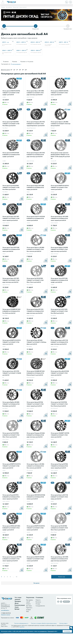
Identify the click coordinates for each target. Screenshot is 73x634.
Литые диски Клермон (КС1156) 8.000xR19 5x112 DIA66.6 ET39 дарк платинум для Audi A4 (36, 154)
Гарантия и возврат (29, 608)
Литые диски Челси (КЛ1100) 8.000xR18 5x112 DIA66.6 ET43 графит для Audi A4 (59, 280)
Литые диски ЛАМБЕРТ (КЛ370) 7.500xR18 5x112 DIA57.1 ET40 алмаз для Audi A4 (60, 435)
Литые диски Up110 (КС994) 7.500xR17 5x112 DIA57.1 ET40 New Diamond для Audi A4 (59, 404)
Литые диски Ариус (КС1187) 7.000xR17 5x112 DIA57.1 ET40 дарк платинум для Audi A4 (10, 280)
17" (17, 70)
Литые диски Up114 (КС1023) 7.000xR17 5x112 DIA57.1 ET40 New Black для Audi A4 (59, 311)
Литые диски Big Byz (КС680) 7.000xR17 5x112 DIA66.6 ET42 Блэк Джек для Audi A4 (10, 404)
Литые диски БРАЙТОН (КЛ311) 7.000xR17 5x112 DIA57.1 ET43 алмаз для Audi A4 (11, 342)
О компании (39, 597)
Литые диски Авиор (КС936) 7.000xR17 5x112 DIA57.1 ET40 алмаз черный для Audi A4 (35, 404)
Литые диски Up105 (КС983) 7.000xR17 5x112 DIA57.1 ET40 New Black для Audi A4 (10, 187)
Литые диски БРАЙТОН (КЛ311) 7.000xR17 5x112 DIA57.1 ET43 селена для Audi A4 (60, 187)
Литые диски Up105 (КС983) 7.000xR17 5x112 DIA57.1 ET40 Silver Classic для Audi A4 (35, 280)
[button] (66, 10)
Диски (16, 603)
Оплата (28, 604)
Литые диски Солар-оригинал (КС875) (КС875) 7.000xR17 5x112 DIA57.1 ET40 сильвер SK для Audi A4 (60, 155)
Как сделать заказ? (29, 601)
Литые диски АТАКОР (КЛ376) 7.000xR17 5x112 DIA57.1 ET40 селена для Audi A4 (35, 559)
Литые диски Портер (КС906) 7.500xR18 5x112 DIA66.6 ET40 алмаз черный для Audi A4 (59, 466)
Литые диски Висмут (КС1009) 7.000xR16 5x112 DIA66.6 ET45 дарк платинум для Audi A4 (59, 559)
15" (11, 70)
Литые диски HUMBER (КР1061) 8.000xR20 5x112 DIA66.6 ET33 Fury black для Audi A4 (11, 311)
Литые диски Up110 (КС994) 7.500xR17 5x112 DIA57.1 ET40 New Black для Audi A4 (10, 123)
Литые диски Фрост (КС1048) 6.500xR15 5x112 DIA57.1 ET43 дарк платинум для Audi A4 (35, 92)
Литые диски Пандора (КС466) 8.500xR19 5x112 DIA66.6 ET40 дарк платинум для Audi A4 (36, 435)
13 (16, 577)
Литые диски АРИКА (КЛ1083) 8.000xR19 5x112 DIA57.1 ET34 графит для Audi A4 (11, 528)
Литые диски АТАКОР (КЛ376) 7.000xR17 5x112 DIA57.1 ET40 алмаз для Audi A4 (59, 92)
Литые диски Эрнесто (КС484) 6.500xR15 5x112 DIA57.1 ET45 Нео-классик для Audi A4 (35, 249)
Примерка (18, 601)
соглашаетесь (43, 631)
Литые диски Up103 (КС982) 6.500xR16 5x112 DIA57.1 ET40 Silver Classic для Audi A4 (59, 528)
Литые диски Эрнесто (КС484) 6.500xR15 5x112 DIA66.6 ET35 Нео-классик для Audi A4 (35, 466)
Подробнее (21, 627)
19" (23, 70)
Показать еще (61, 576)
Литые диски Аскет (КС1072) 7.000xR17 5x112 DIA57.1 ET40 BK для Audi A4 (11, 373)
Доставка (29, 606)
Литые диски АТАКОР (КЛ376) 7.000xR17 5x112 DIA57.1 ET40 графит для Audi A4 (11, 92)
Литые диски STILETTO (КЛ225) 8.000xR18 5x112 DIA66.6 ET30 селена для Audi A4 (36, 218)
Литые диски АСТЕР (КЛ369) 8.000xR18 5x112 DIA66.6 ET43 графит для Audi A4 (11, 154)
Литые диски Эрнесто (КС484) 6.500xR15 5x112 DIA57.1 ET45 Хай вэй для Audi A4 (60, 123)
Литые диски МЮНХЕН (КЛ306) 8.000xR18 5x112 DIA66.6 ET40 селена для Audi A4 (36, 497)
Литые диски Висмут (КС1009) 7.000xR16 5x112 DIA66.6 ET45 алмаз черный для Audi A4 (59, 218)
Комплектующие (20, 605)
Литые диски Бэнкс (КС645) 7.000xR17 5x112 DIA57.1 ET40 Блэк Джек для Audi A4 (36, 342)
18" (20, 70)
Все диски (36, 583)
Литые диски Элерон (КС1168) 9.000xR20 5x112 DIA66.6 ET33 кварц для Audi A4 (35, 187)
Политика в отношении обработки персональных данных (44, 623)
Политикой (51, 631)
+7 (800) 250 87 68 (6, 613)
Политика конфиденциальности (21, 623)
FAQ (27, 611)
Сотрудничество (40, 606)
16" (14, 70)
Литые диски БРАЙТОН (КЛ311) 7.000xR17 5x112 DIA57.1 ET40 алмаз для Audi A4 (11, 466)
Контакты (38, 602)
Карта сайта (4, 626)
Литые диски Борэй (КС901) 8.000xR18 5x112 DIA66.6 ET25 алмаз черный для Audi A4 (11, 497)
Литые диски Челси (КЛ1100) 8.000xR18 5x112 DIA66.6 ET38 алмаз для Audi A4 (11, 249)
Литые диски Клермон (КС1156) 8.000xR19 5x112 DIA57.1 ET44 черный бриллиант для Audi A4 (36, 123)
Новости (38, 600)
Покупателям (30, 597)
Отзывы (38, 604)
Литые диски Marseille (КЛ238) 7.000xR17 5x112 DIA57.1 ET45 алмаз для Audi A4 (60, 373)
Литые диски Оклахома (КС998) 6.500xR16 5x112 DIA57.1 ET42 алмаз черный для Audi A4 (11, 559)
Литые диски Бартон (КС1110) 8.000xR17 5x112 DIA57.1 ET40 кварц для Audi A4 (59, 497)
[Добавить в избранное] (21, 81)
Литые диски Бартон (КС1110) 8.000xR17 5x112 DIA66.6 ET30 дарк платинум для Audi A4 (59, 342)
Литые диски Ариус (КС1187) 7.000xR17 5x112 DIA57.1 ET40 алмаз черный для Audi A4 (10, 218)
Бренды (17, 609)
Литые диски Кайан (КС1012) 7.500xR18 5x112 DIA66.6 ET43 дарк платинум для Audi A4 (35, 311)
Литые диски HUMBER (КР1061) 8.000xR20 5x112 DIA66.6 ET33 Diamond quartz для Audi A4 (36, 373)
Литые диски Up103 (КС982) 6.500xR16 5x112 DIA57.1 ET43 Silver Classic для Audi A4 (10, 435)
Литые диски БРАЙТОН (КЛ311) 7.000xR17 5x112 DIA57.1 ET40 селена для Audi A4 (36, 528)
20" (26, 70)
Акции (17, 607)
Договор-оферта (63, 623)
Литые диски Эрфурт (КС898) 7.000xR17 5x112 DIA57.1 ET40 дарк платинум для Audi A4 (59, 249)
